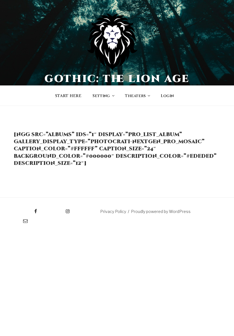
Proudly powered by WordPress (161, 211)
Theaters (135, 96)
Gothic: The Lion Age (117, 79)
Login (167, 96)
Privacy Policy (113, 211)
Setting (101, 96)
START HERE (68, 96)
